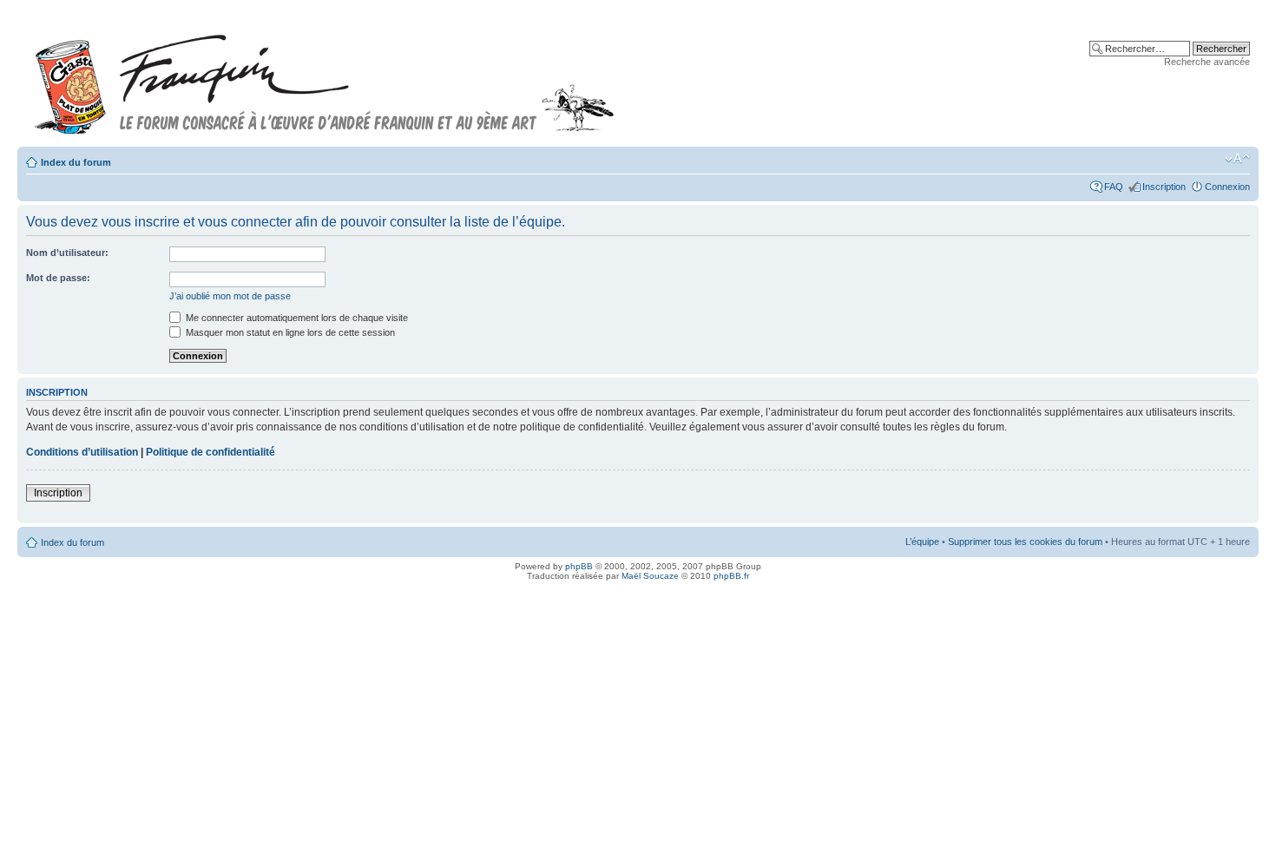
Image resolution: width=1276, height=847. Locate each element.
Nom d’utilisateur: (67, 252)
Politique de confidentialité (210, 452)
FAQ (1113, 186)
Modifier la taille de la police (1237, 159)
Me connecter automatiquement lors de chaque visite (295, 317)
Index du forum (76, 162)
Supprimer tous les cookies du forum (1025, 541)
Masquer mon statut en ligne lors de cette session (289, 332)
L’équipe (922, 541)
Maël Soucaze (650, 576)
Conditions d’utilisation (82, 452)
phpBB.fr (731, 576)
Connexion (1227, 186)
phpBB (579, 566)
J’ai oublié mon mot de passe (230, 296)
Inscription (1164, 186)
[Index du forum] (325, 77)
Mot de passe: (58, 277)
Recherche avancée (1207, 61)
